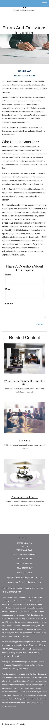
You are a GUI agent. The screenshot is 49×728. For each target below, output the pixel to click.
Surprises (24, 440)
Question (8, 303)
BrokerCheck (14, 592)
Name (8, 275)
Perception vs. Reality (24, 497)
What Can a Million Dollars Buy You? (24, 382)
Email (8, 289)
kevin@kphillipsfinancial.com (27, 582)
